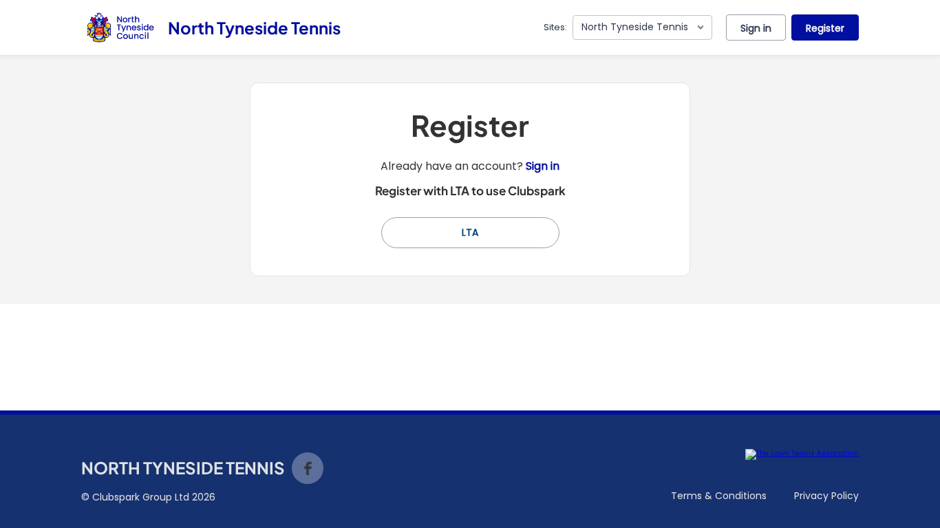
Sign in (755, 28)
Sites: (555, 27)
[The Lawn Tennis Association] (802, 454)
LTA (470, 232)
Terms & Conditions (719, 496)
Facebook (307, 468)
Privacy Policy (826, 496)
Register (825, 28)
